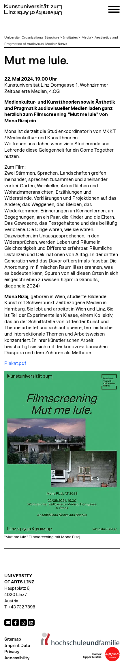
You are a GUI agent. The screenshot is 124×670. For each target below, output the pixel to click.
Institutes (70, 37)
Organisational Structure (40, 37)
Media (86, 37)
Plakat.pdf (15, 363)
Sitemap (12, 639)
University (12, 37)
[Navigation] (114, 10)
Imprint (12, 646)
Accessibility (16, 658)
